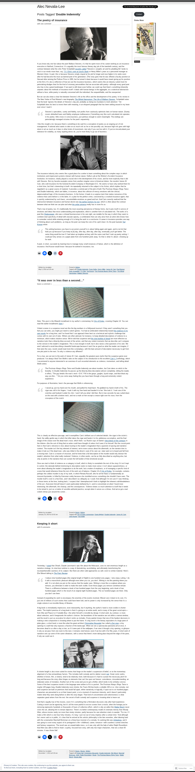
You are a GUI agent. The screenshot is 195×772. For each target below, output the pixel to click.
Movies (82, 751)
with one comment (44, 24)
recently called (80, 69)
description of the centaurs (115, 441)
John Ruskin (73, 516)
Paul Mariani (120, 269)
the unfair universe (79, 204)
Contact (139, 14)
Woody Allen (78, 757)
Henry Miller (101, 269)
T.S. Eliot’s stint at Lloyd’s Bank (76, 72)
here (60, 324)
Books (77, 512)
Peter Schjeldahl (74, 271)
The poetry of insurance (52, 20)
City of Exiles (99, 321)
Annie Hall (80, 753)
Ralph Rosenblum (86, 755)
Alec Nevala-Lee (51, 6)
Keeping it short (47, 523)
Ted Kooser (90, 271)
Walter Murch (119, 707)
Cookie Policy (52, 768)
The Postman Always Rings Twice (105, 271)
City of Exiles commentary (85, 514)
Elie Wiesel (114, 753)
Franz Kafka (93, 269)
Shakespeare (49, 214)
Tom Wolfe (81, 516)
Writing (77, 267)
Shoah (94, 755)
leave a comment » (44, 284)
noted (49, 566)
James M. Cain (111, 269)
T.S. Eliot (83, 271)
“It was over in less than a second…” (60, 280)
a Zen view (114, 623)
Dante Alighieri (99, 514)
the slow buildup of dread (100, 339)
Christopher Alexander (93, 623)
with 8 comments (43, 527)
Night (77, 755)
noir (107, 674)
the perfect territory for (89, 202)
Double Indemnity (82, 269)
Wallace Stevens (82, 273)
